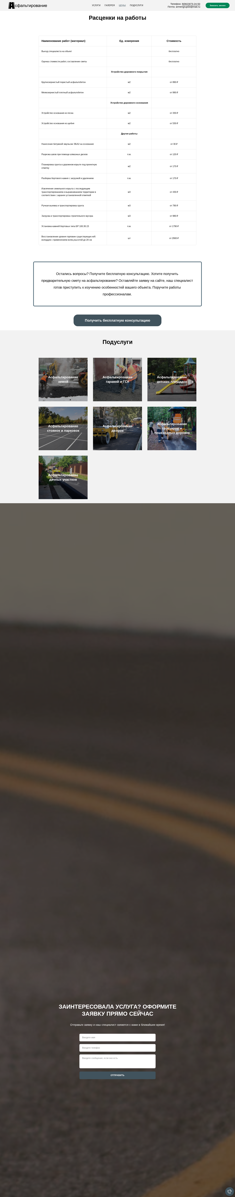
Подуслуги (136, 5)
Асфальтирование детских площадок (172, 379)
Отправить (117, 1075)
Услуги (96, 5)
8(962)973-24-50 (191, 4)
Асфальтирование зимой (63, 379)
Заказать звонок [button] (217, 5)
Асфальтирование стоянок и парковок (63, 428)
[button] (117, 320)
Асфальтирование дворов (117, 428)
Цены (122, 5)
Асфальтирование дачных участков (63, 477)
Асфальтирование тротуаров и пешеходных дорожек (172, 428)
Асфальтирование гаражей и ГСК (117, 379)
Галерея (110, 5)
